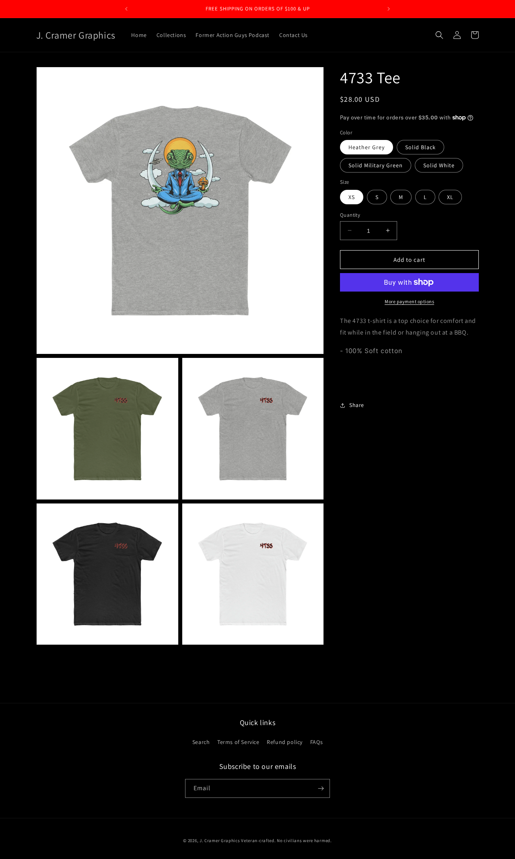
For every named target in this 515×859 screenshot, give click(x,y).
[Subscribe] (321, 788)
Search (201, 742)
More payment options (409, 301)
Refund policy (285, 742)
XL (450, 196)
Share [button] (356, 405)
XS (351, 196)
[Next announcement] (389, 9)
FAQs (316, 742)
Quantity (350, 214)
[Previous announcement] (126, 9)
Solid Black (420, 147)
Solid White (439, 165)
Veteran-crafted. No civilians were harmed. (286, 840)
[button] (439, 35)
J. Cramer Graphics (220, 840)
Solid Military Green (375, 165)
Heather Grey (366, 147)
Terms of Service (238, 742)
